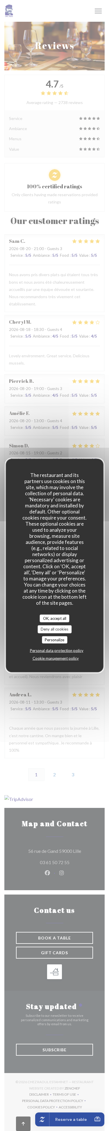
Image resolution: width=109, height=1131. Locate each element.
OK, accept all (54, 618)
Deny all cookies (54, 629)
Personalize (54, 639)
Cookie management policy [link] (56, 658)
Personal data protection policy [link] (56, 650)
